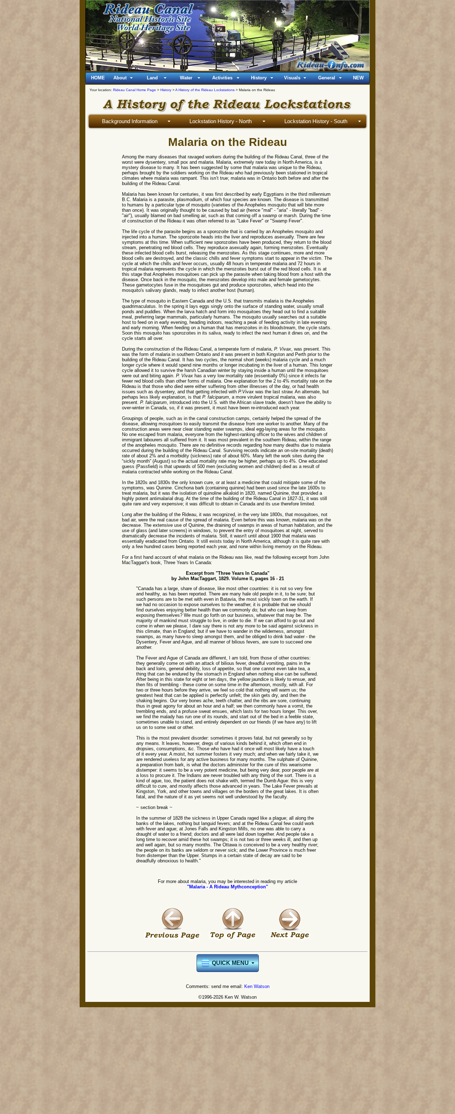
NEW (358, 77)
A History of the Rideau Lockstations (205, 90)
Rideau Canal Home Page (134, 90)
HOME (98, 77)
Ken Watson (256, 986)
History (165, 90)
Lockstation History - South (315, 121)
